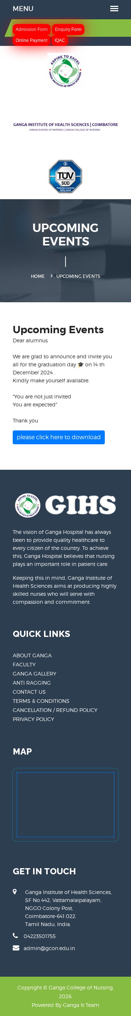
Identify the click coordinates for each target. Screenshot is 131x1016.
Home (38, 276)
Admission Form (32, 29)
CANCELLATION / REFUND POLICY (55, 710)
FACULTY (24, 664)
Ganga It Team (81, 1005)
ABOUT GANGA (32, 655)
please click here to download (59, 437)
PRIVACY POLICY (33, 719)
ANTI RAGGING (32, 683)
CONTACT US (29, 692)
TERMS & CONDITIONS (41, 701)
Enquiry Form (68, 29)
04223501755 (40, 936)
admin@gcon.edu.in (49, 948)
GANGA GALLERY (34, 673)
